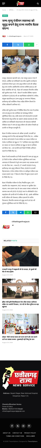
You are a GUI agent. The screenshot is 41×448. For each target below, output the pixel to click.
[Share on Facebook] (7, 45)
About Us (6, 433)
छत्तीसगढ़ (5, 15)
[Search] (38, 3)
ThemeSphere (32, 441)
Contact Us (17, 433)
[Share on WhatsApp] (29, 45)
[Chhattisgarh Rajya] (20, 3)
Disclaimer (30, 436)
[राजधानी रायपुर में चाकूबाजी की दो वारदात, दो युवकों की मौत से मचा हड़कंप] (20, 256)
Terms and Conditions (15, 436)
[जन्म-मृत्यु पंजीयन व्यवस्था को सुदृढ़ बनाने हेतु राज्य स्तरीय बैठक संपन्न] (20, 61)
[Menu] (3, 3)
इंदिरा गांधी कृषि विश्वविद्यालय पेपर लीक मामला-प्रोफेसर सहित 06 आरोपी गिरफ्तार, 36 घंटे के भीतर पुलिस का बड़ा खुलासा (20, 304)
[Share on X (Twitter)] (18, 45)
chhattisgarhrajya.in (15, 36)
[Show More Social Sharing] (37, 45)
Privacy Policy (30, 433)
